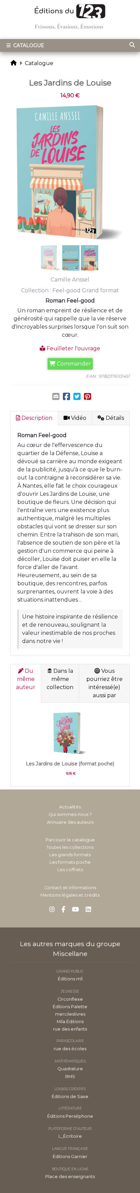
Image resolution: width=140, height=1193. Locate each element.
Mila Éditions (70, 1021)
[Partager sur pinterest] (87, 397)
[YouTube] (75, 909)
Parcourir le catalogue (70, 839)
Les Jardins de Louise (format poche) (70, 763)
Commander (73, 363)
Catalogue (28, 45)
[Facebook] (63, 909)
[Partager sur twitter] (77, 397)
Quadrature (70, 1068)
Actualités (70, 806)
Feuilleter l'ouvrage (72, 348)
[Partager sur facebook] (66, 397)
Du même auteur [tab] (25, 679)
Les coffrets (70, 869)
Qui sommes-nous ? (70, 814)
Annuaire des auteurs (70, 822)
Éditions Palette (70, 1006)
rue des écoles (70, 1048)
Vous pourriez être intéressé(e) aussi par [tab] (104, 683)
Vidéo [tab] (78, 418)
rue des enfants (70, 1029)
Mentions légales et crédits (70, 895)
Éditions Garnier (70, 1156)
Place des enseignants (70, 1176)
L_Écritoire (70, 1136)
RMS (70, 1076)
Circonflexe (70, 999)
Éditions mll (70, 978)
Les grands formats (70, 854)
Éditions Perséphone (70, 1116)
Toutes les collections (70, 847)
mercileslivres (70, 1014)
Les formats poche (70, 862)
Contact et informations (70, 887)
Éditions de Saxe (70, 1096)
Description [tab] (36, 418)
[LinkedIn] (88, 909)
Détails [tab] (114, 418)
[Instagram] (52, 909)
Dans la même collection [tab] (60, 679)
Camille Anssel (70, 279)
